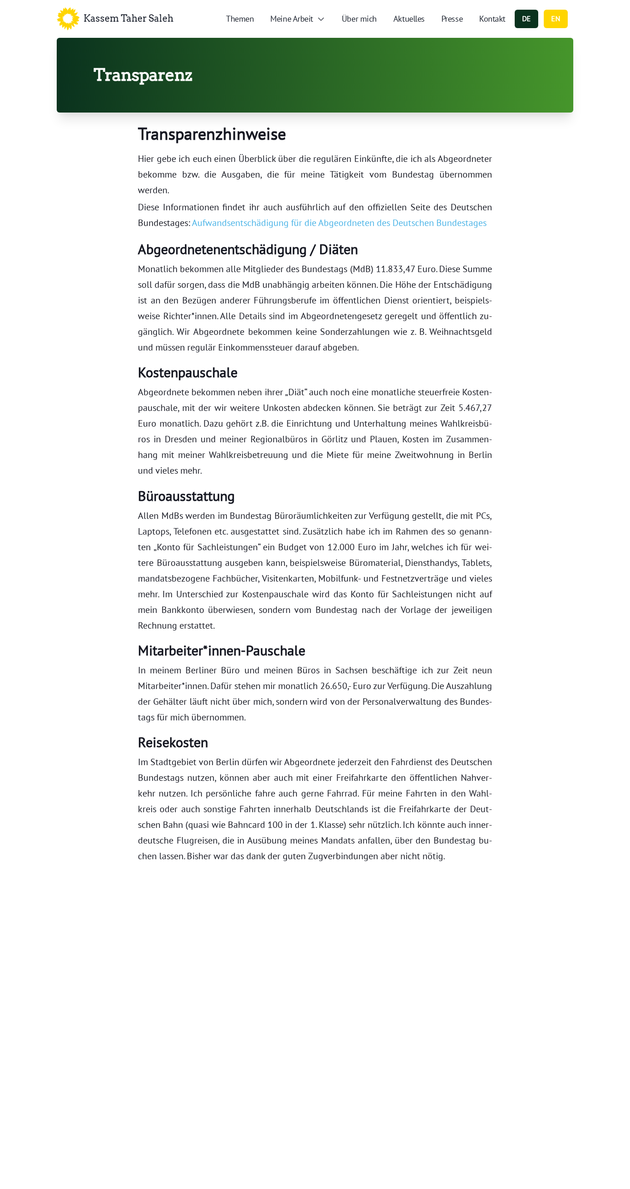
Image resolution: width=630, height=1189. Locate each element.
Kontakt (492, 18)
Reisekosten (173, 742)
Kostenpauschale (188, 372)
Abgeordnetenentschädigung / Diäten (248, 249)
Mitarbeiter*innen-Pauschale (221, 650)
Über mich (359, 18)
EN (555, 18)
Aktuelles (409, 18)
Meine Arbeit (291, 18)
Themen (240, 18)
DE (526, 18)
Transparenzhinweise (212, 133)
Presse (452, 18)
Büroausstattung (186, 496)
